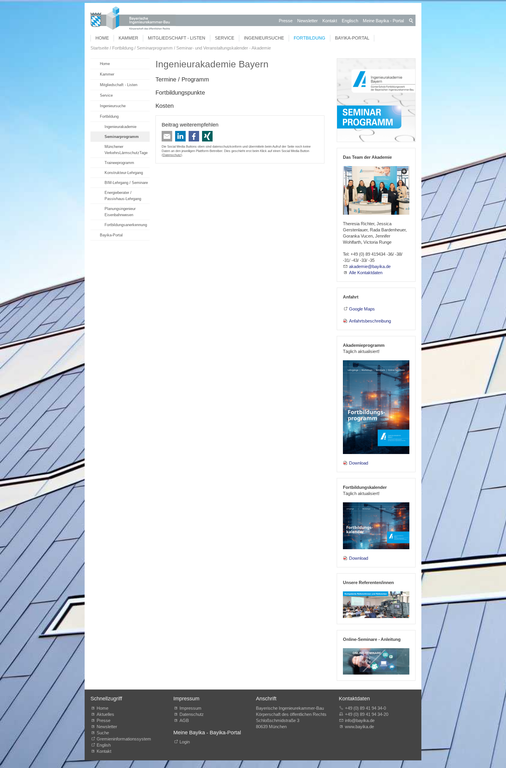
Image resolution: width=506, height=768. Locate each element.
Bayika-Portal (352, 37)
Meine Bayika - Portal (383, 20)
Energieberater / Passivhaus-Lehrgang (123, 195)
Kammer (128, 37)
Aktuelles (105, 714)
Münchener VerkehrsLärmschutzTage (126, 149)
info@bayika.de (360, 720)
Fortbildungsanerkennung (126, 225)
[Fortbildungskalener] (376, 525)
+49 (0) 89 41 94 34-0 (365, 708)
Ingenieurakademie (120, 126)
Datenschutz (172, 155)
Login (185, 741)
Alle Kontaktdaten (365, 272)
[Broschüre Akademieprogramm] (376, 407)
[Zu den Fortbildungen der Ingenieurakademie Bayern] (376, 100)
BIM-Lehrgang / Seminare (126, 182)
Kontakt (329, 20)
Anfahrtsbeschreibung (370, 320)
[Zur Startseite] (133, 18)
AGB (184, 720)
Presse (286, 20)
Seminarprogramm (122, 136)
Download (358, 462)
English (104, 745)
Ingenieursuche (264, 37)
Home (102, 37)
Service (224, 37)
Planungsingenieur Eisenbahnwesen (120, 211)
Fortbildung (309, 37)
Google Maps (362, 308)
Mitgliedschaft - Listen (176, 37)
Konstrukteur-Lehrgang (124, 172)
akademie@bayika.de (370, 266)
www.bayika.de (359, 726)
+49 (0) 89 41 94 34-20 (366, 714)
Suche (104, 732)
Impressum (190, 708)
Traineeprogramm (119, 163)
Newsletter (307, 20)
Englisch (350, 20)
